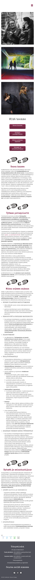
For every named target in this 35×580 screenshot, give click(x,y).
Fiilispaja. (15, 577)
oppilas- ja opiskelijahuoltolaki (12, 235)
